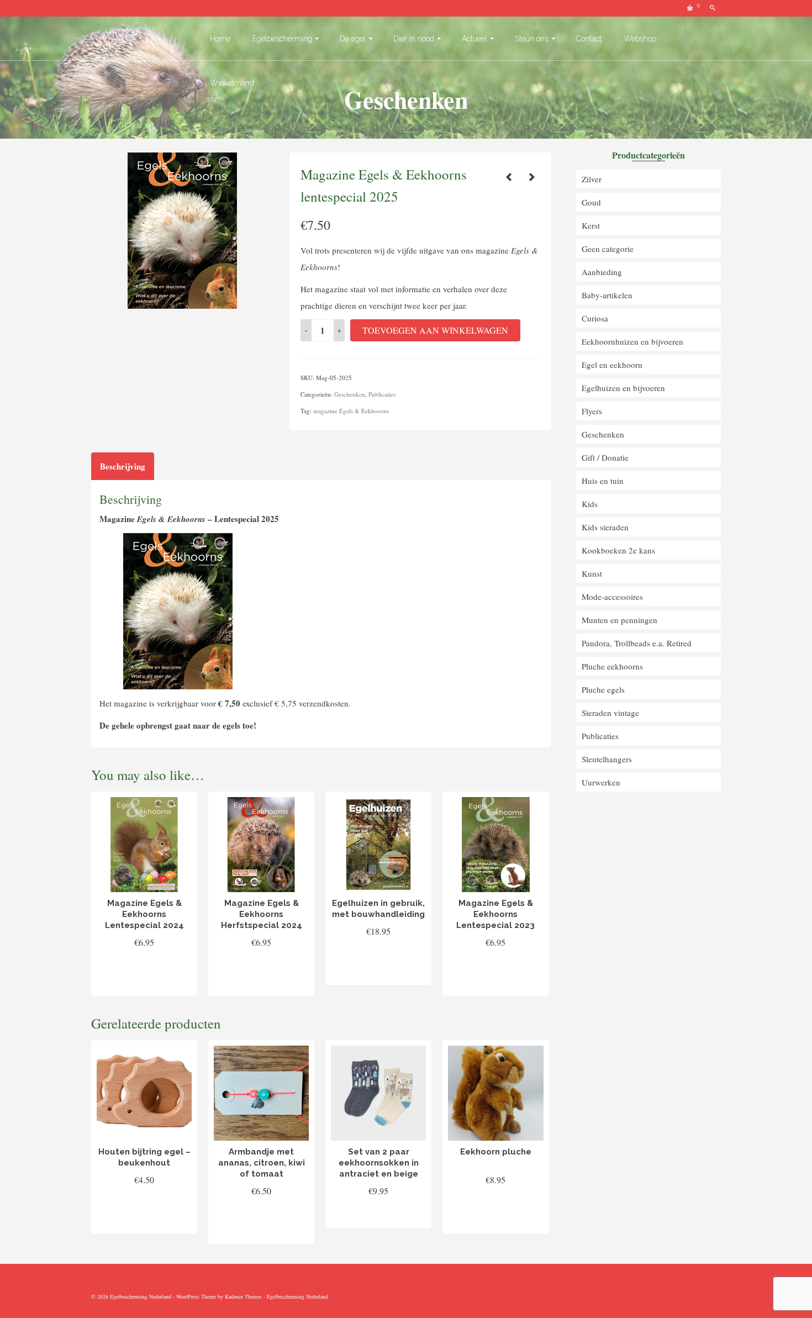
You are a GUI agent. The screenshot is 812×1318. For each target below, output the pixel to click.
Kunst (592, 573)
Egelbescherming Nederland (297, 1296)
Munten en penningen (619, 619)
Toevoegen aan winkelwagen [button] (144, 975)
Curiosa (595, 318)
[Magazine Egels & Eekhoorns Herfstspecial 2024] (509, 176)
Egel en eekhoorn (612, 364)
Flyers (592, 411)
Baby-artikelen (607, 294)
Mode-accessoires (612, 596)
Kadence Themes (243, 1296)
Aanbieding (602, 271)
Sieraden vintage (610, 712)
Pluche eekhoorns (612, 666)
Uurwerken (601, 782)
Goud (591, 202)
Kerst (591, 225)
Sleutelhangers (607, 759)
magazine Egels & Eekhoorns (351, 411)
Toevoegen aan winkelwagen (435, 330)
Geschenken (349, 394)
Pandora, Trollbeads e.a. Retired (637, 643)
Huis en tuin (603, 480)
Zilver (592, 178)
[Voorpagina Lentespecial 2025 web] (182, 229)
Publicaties (382, 394)
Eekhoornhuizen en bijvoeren (632, 341)
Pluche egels (603, 689)
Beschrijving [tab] (122, 466)
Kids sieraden (605, 527)
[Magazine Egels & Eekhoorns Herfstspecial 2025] (531, 176)
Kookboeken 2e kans (618, 550)
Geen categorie (608, 248)
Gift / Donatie (605, 457)
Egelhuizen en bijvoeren (623, 387)
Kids (590, 503)
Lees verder (378, 1215)
